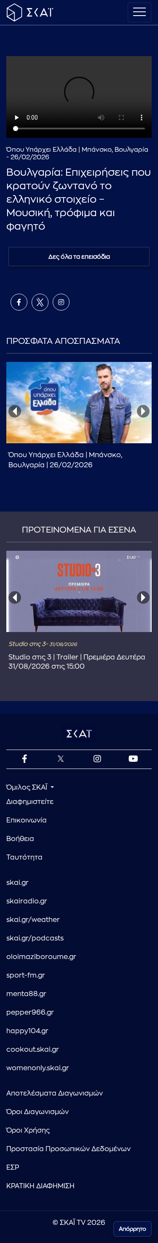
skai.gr (17, 882)
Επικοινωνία (26, 820)
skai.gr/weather (33, 919)
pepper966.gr (30, 1012)
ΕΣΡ (12, 1167)
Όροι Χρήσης (28, 1130)
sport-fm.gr (25, 975)
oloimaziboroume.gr (41, 957)
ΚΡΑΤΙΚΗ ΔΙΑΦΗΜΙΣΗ (40, 1186)
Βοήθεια (20, 839)
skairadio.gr (26, 901)
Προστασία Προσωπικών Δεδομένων (68, 1149)
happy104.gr (27, 1031)
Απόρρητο (132, 1229)
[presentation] (14, 411)
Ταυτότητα (24, 857)
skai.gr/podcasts (35, 938)
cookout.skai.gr (32, 1049)
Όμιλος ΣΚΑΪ (27, 787)
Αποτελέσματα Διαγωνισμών (54, 1093)
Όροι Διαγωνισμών (37, 1112)
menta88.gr (26, 994)
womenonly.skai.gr (37, 1068)
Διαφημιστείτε (30, 801)
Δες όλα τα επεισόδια (79, 257)
